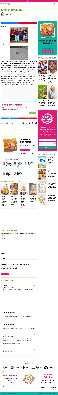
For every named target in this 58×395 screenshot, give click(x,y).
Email (3, 258)
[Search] (54, 3)
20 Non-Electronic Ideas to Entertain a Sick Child (14, 200)
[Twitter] (30, 153)
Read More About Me (25, 149)
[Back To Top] (3, 371)
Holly (7, 14)
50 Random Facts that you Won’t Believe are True (42, 104)
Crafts (44, 384)
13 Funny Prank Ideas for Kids (20, 173)
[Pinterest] (33, 153)
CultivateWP (55, 393)
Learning (43, 387)
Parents (8, 6)
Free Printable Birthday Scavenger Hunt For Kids (52, 185)
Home (2, 6)
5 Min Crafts (52, 387)
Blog (5, 6)
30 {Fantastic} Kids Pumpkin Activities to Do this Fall (52, 173)
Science (52, 380)
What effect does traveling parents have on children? (4, 201)
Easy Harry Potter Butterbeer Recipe (8, 174)
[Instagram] (21, 153)
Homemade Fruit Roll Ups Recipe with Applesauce (52, 198)
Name (3, 253)
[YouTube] (24, 153)
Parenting (52, 382)
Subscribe (47, 147)
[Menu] (57, 3)
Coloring (43, 382)
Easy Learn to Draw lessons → (32, 1)
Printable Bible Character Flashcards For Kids (51, 161)
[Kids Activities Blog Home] (5, 3)
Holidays (52, 384)
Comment (4, 238)
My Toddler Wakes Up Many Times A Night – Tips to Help (24, 202)
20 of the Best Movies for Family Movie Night (42, 78)
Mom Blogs (13, 6)
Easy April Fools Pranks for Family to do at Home (52, 103)
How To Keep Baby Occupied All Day (33, 199)
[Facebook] (27, 153)
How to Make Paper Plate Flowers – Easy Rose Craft (9, 164)
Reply (34, 285)
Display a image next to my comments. (15, 264)
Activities (44, 380)
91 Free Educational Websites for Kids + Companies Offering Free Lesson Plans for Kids (20, 166)
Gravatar (10, 264)
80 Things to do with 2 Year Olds (31, 163)
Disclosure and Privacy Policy (43, 393)
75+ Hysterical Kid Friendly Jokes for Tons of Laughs (52, 79)
